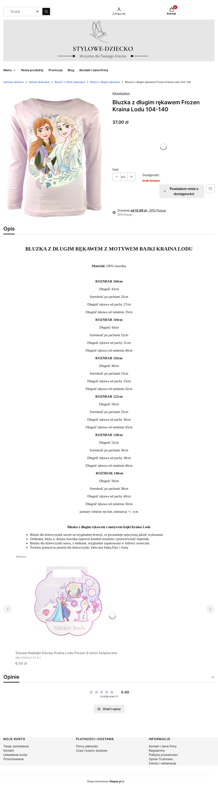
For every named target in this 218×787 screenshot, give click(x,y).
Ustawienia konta (15, 755)
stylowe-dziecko (13, 82)
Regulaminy (157, 750)
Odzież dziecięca (39, 82)
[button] (46, 11)
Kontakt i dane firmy (163, 746)
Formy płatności (87, 746)
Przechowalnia (13, 759)
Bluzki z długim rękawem (105, 82)
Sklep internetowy (104, 781)
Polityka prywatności (163, 755)
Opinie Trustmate (161, 759)
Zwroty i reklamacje (162, 763)
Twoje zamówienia (16, 746)
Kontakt (8, 750)
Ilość (115, 169)
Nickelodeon (121, 93)
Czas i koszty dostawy (92, 750)
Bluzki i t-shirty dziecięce (70, 82)
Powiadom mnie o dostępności (184, 191)
